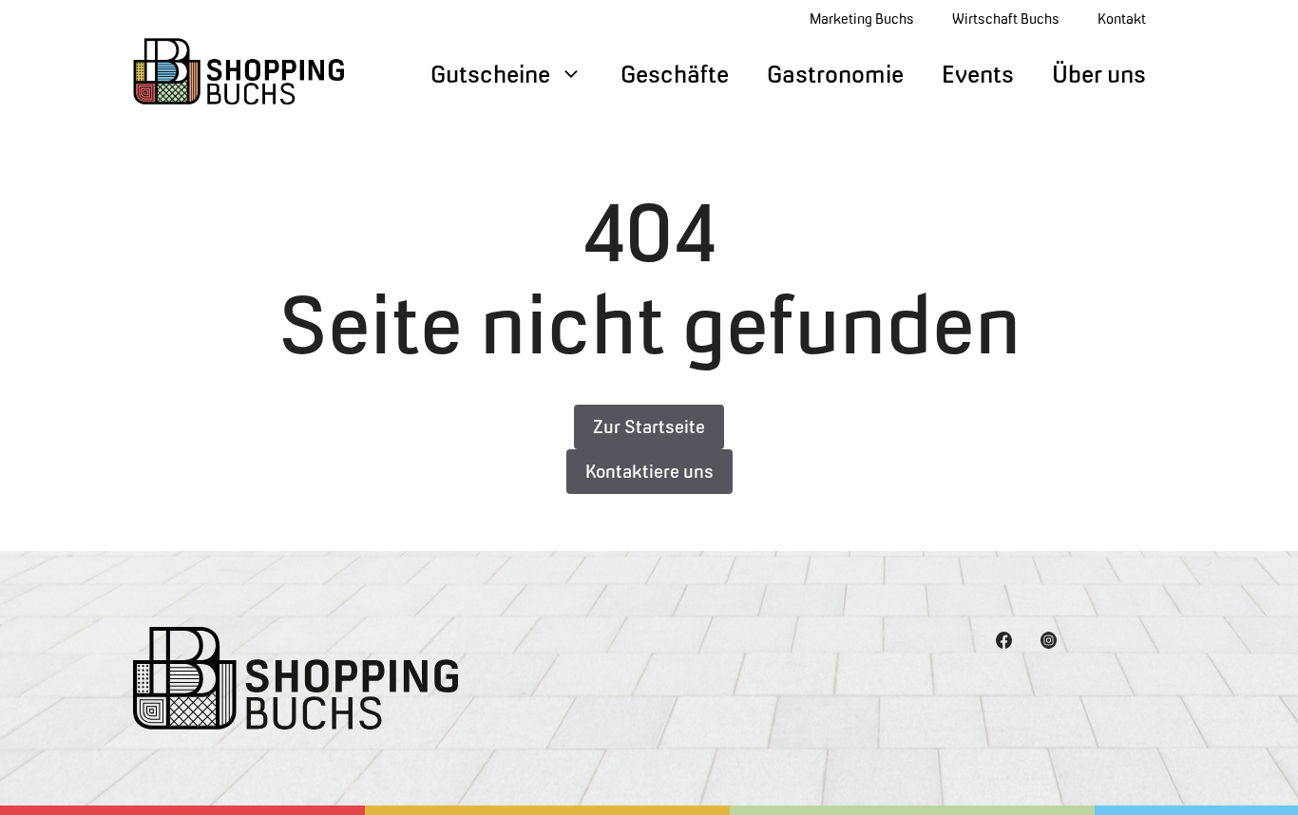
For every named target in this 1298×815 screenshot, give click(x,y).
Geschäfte (674, 74)
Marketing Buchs (862, 18)
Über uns (1099, 74)
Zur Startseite (649, 427)
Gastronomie (835, 74)
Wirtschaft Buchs (1005, 18)
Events (978, 74)
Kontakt (1122, 18)
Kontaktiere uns (649, 472)
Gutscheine (490, 74)
